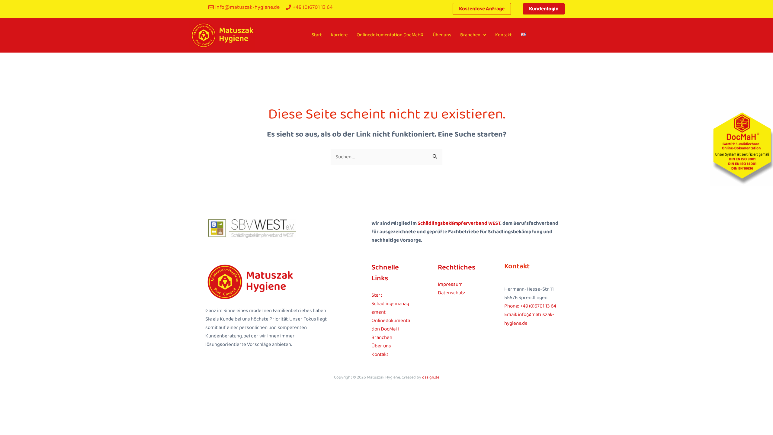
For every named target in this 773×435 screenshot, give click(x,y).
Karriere (339, 35)
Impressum (450, 284)
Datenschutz (451, 293)
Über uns (442, 35)
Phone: (512, 306)
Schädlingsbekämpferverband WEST (459, 223)
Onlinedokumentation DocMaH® (390, 35)
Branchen (470, 35)
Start (317, 35)
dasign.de (430, 377)
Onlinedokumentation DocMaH (390, 325)
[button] (473, 35)
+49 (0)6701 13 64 (538, 306)
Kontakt (503, 35)
